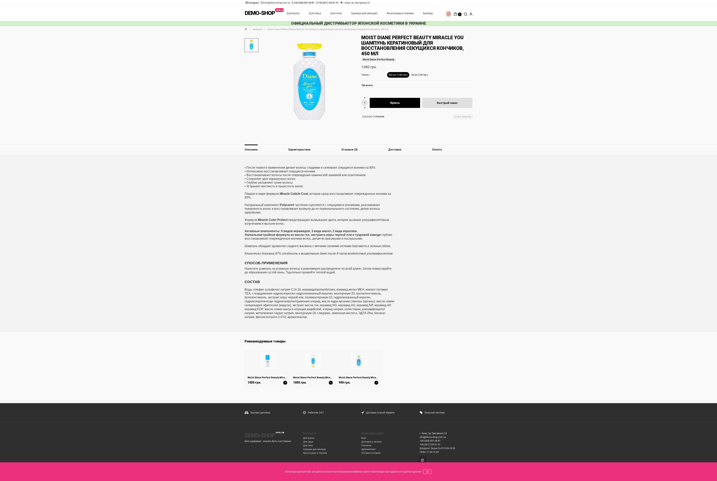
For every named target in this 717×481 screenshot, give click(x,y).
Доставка (394, 149)
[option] (251, 45)
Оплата (437, 149)
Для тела (336, 13)
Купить (395, 102)
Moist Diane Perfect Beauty (378, 59)
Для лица (315, 13)
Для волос (293, 13)
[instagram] (449, 14)
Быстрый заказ (447, 102)
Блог (363, 438)
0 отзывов (378, 116)
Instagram (253, 2)
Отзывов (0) (349, 149)
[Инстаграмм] (423, 460)
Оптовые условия (370, 453)
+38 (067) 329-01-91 (328, 2)
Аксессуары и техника (400, 13)
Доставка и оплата (371, 441)
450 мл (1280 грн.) (398, 75)
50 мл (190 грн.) (419, 75)
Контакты (366, 445)
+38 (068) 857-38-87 (304, 2)
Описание (251, 149)
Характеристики (299, 149)
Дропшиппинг (368, 449)
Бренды (428, 13)
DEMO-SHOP (260, 13)
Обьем (364, 75)
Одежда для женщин (364, 13)
